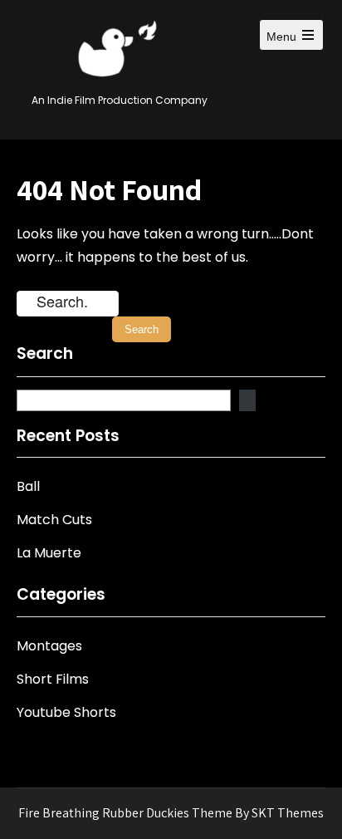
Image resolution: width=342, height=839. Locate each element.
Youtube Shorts (66, 712)
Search (45, 354)
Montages (49, 645)
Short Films (53, 679)
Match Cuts (54, 519)
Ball (28, 486)
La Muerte (49, 552)
